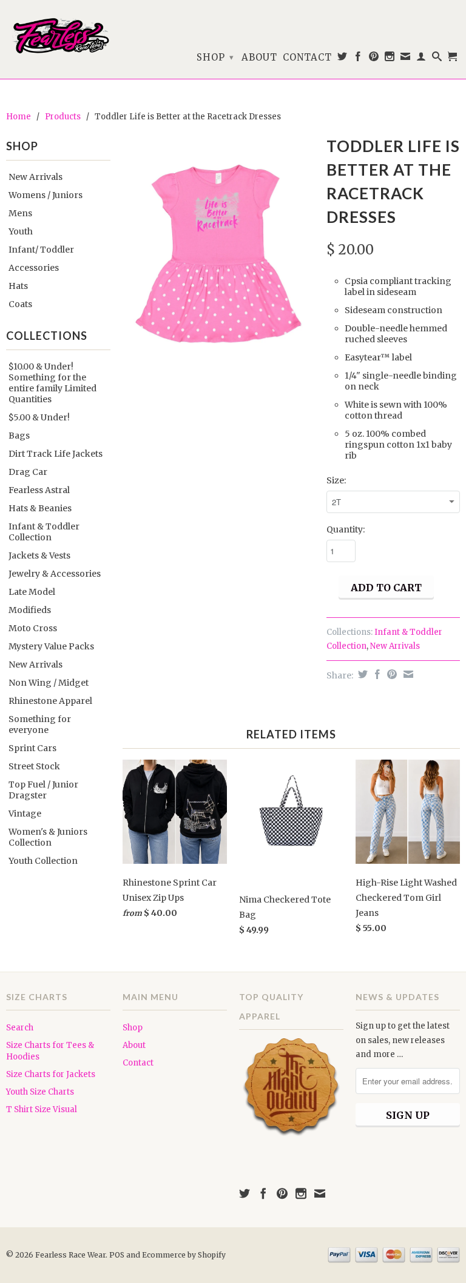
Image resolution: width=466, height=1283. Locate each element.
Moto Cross (32, 628)
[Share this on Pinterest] (390, 674)
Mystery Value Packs (51, 646)
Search (19, 1028)
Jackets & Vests (39, 555)
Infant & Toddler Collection (43, 532)
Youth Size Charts (40, 1092)
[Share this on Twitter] (361, 674)
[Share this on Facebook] (376, 674)
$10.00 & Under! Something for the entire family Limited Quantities (52, 383)
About (259, 57)
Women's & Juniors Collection (47, 837)
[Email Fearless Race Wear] (405, 58)
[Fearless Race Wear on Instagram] (390, 58)
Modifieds (29, 610)
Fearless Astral (39, 490)
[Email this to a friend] (406, 674)
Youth (20, 231)
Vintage (24, 813)
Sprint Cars (32, 748)
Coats (20, 304)
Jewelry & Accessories (54, 573)
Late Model (31, 591)
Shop (215, 57)
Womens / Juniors (45, 195)
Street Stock (34, 766)
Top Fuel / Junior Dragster (43, 790)
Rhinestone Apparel (50, 700)
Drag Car (27, 471)
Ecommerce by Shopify (184, 1254)
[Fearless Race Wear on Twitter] (342, 58)
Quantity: (345, 529)
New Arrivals (35, 176)
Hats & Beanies (40, 508)
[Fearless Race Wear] (58, 35)
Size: (336, 480)
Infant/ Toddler (41, 249)
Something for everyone (39, 724)
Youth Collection (43, 860)
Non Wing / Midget (48, 682)
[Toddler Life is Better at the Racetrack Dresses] (218, 259)
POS (116, 1254)
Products (63, 116)
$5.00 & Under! (39, 417)
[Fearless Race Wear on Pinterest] (374, 58)
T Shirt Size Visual (41, 1109)
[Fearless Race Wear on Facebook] (358, 58)
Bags (19, 435)
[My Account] (421, 58)
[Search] (437, 58)
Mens (20, 213)
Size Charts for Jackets (50, 1074)
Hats (18, 285)
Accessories (33, 267)
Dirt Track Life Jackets (55, 453)
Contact (307, 57)
